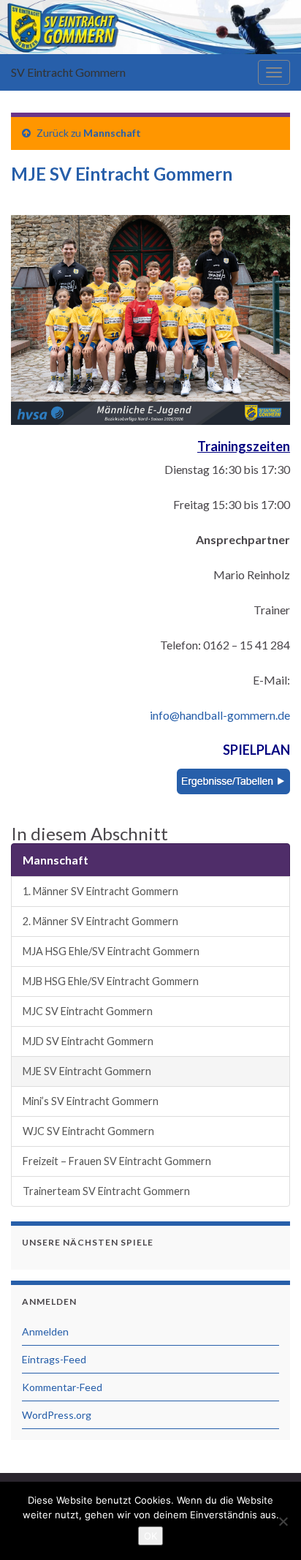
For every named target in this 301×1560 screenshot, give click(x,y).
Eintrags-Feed (54, 1359)
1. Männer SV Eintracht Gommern (100, 891)
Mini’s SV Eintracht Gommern (91, 1101)
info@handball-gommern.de (220, 715)
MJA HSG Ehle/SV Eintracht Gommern (111, 951)
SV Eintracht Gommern (68, 72)
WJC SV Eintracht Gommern (88, 1131)
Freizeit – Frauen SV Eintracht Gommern (117, 1161)
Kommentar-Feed (62, 1387)
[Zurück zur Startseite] (150, 27)
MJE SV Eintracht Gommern (87, 1071)
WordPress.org (56, 1415)
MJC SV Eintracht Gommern (88, 1011)
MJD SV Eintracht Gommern (88, 1041)
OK (150, 1536)
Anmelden (45, 1331)
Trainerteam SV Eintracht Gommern (106, 1191)
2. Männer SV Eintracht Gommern (100, 921)
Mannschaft (112, 133)
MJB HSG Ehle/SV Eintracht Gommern (111, 981)
